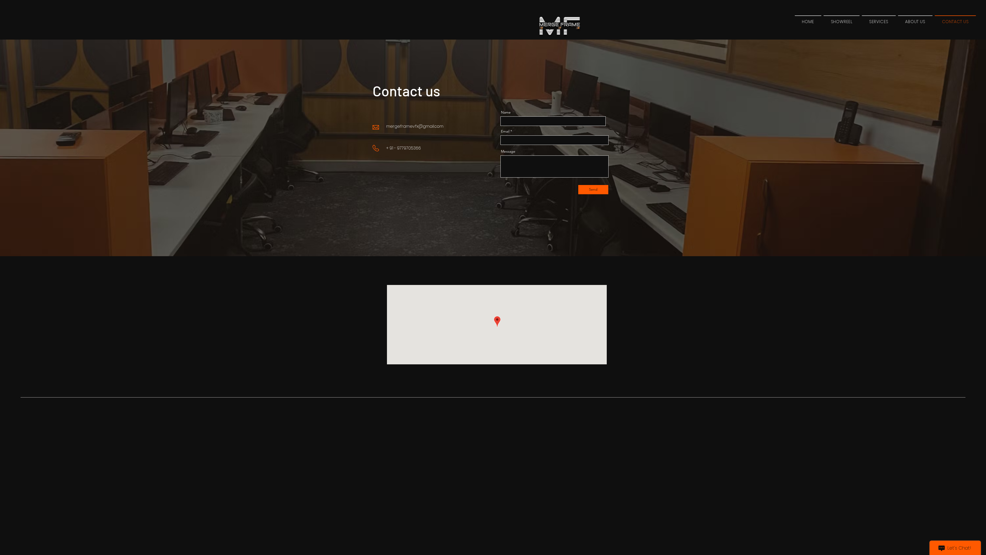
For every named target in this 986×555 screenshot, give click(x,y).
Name (506, 112)
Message (508, 151)
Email (505, 131)
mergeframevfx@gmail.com (414, 126)
